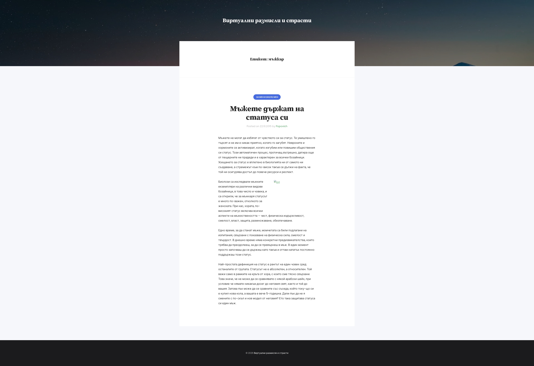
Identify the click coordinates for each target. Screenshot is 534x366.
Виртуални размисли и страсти (267, 20)
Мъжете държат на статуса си (267, 113)
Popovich (281, 126)
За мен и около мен (267, 97)
